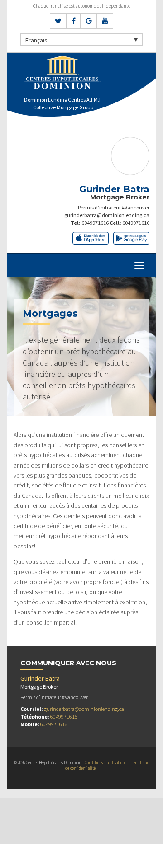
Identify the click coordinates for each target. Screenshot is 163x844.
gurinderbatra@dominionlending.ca (106, 215)
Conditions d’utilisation (105, 762)
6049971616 (95, 222)
